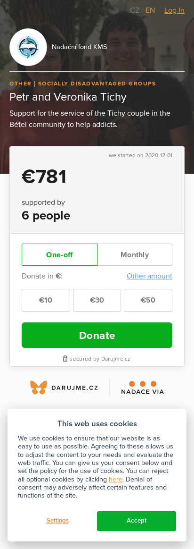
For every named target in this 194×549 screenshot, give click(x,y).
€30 (97, 300)
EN (150, 10)
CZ (135, 10)
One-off (59, 255)
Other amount (149, 276)
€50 (148, 300)
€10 (46, 300)
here (115, 479)
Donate (97, 335)
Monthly (135, 255)
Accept (136, 520)
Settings (58, 520)
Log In (174, 10)
